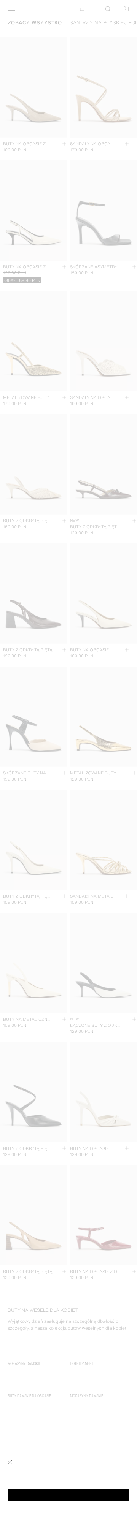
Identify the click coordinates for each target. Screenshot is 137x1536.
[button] (68, 1495)
